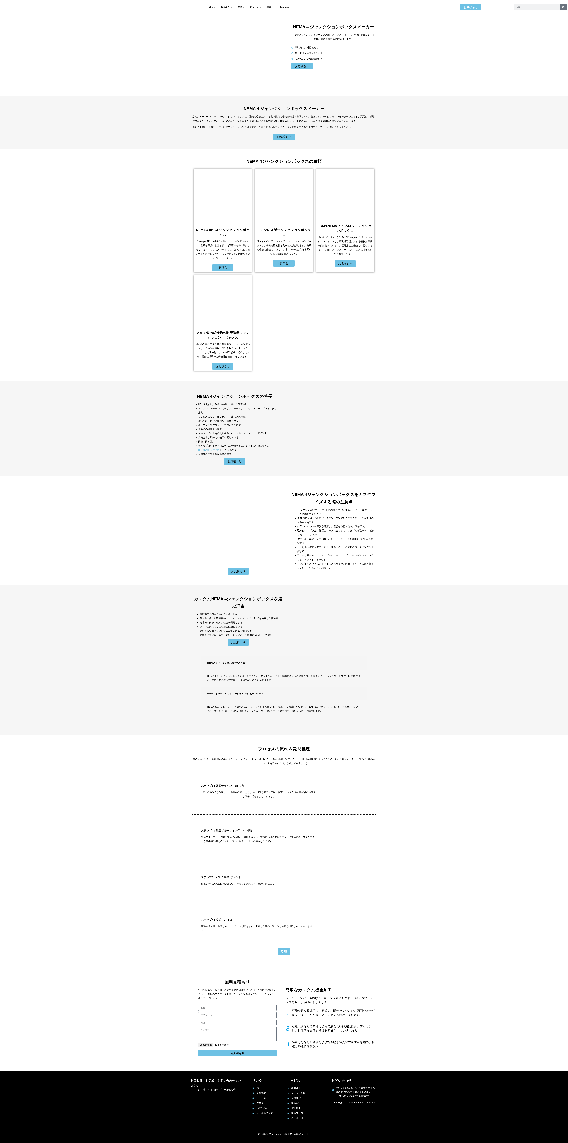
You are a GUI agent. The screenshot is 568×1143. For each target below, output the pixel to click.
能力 (211, 7)
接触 (269, 7)
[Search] (563, 7)
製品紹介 (225, 7)
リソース (254, 7)
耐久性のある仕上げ (209, 450)
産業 (240, 7)
